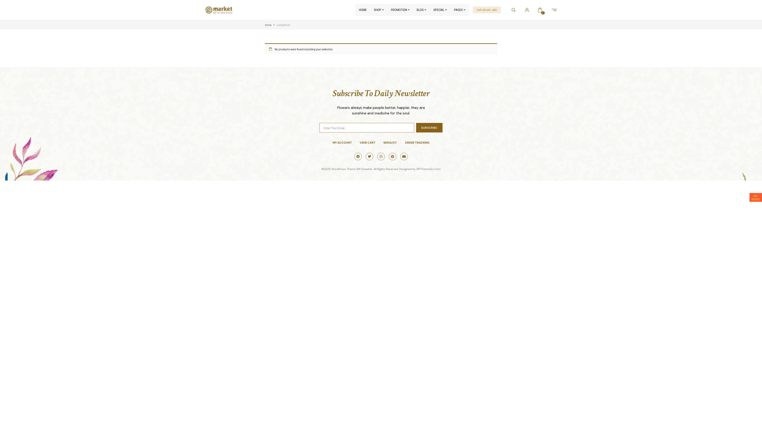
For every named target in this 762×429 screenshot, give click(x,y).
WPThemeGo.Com (428, 169)
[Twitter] (369, 156)
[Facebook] (358, 156)
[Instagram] (381, 156)
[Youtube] (404, 156)
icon (554, 10)
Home (268, 24)
